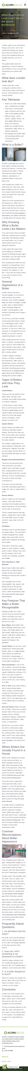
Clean (10, 520)
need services (9, 594)
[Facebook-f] (25, 1069)
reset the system (15, 656)
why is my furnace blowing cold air (11, 777)
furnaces (13, 717)
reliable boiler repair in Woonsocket (15, 914)
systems (17, 789)
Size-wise (4, 714)
